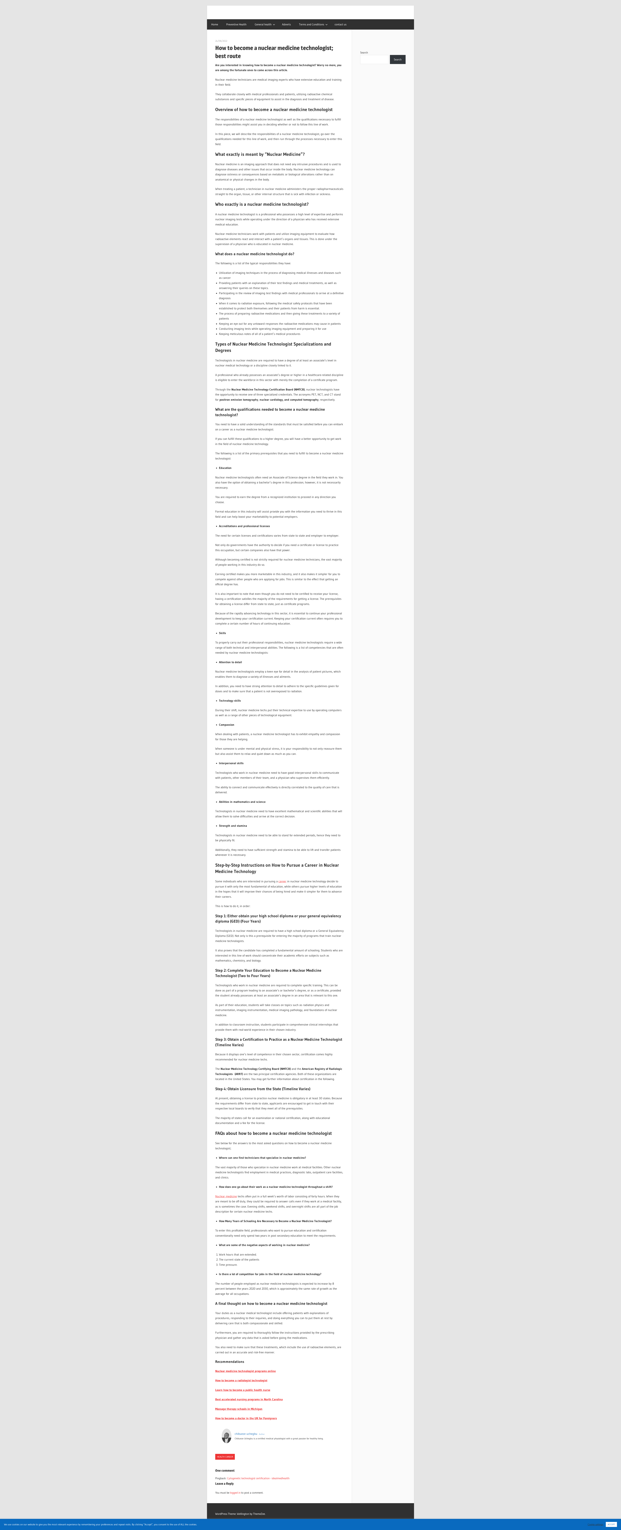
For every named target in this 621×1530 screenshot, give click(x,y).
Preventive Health (236, 24)
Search (364, 52)
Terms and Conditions (311, 24)
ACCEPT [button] (611, 1524)
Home (214, 24)
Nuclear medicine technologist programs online (245, 1371)
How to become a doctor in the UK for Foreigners (246, 1418)
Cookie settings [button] (595, 1524)
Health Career (225, 1456)
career (282, 881)
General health (263, 24)
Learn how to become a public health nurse (242, 1390)
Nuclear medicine (226, 1196)
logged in (235, 1492)
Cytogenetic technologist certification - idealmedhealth (258, 1478)
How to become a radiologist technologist (241, 1380)
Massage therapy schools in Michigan (238, 1409)
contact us (340, 24)
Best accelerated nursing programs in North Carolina (249, 1399)
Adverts (286, 24)
